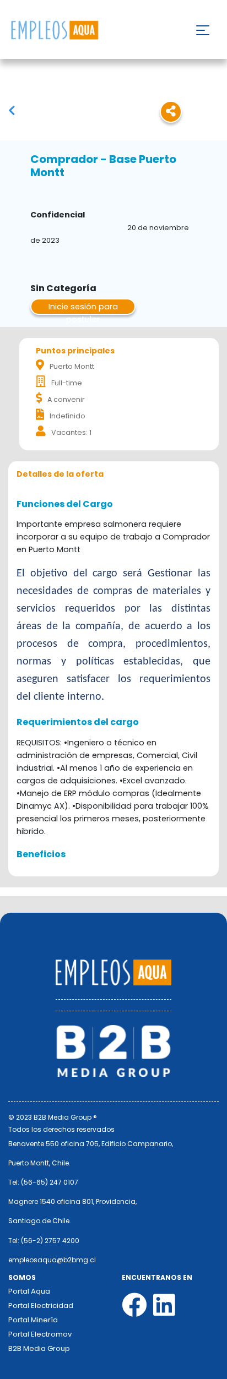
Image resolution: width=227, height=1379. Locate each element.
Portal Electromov (40, 1334)
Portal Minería (33, 1320)
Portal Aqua (29, 1291)
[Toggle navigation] (202, 30)
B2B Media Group (39, 1348)
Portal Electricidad (40, 1305)
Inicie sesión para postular (83, 308)
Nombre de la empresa (54, 30)
